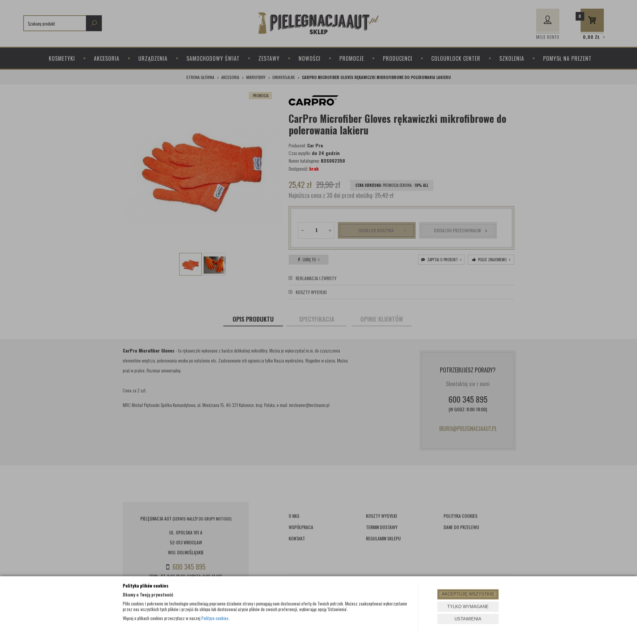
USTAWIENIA (468, 618)
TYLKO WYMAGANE (468, 606)
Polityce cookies (215, 618)
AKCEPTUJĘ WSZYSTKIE (468, 594)
